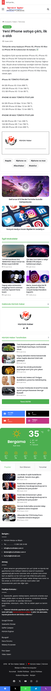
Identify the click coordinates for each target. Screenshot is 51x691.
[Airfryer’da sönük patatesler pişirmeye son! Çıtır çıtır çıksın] (8, 370)
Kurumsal (12, 671)
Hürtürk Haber (25, 324)
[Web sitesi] (23, 328)
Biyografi (5, 637)
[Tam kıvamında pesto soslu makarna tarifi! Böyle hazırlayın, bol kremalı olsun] (8, 347)
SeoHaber (19, 166)
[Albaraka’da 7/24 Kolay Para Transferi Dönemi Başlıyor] (9, 517)
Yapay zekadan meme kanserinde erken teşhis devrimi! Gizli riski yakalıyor (31, 358)
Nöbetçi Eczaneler (9, 645)
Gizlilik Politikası (23, 671)
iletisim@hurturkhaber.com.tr (15, 552)
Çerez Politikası (36, 671)
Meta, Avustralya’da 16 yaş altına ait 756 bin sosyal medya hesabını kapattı (36, 288)
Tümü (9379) (25, 402)
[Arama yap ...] (48, 10)
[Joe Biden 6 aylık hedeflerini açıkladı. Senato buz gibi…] (9, 477)
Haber (14, 22)
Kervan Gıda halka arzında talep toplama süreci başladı (31, 507)
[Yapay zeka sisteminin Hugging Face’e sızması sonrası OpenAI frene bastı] (13, 276)
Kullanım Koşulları (22, 675)
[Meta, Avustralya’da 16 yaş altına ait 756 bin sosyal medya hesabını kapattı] (37, 276)
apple (8, 160)
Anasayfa (7, 22)
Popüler (7, 467)
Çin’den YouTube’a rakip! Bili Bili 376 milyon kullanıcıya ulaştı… (37, 261)
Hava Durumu (7, 641)
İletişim (32, 675)
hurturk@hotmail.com (12, 556)
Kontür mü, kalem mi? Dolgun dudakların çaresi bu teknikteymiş (31, 378)
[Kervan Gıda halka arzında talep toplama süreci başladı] (9, 508)
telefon (33, 166)
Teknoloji (21, 22)
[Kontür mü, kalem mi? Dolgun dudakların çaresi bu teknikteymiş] (8, 380)
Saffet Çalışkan (7, 628)
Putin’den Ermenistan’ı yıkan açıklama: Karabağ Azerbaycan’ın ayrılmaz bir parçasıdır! (32, 486)
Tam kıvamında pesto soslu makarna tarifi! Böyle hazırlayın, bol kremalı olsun (33, 347)
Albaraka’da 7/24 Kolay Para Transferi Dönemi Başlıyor (29, 516)
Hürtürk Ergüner (8, 631)
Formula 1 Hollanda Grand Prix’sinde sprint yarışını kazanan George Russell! (32, 390)
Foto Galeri (6, 651)
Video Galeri (6, 654)
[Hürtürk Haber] (15, 9)
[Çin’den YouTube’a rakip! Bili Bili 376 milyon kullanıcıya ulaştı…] (37, 251)
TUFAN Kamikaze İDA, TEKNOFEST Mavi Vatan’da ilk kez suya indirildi (13, 261)
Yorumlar (43, 467)
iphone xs (21, 160)
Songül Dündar (7, 620)
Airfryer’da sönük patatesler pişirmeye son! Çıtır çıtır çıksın (27, 2)
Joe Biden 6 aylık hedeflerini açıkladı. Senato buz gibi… (29, 475)
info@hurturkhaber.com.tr (13, 548)
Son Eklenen (25, 467)
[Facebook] (6, 152)
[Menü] (3, 10)
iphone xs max (39, 160)
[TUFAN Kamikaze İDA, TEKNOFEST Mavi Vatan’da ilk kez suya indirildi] (13, 251)
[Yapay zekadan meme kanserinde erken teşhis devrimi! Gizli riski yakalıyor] (8, 359)
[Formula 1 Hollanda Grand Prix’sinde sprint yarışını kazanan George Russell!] (8, 391)
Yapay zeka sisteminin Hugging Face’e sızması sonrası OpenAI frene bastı (12, 288)
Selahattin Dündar (9, 624)
